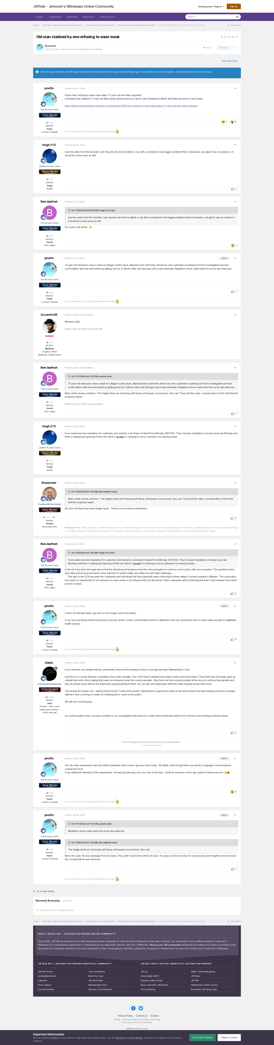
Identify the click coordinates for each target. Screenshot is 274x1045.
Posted (75, 88)
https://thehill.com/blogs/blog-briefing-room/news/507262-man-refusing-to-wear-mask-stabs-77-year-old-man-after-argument (131, 105)
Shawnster (49, 482)
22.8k (51, 697)
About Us (88, 17)
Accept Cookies (203, 1037)
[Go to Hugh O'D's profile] (49, 156)
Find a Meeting (148, 989)
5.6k (50, 342)
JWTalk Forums (45, 971)
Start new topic (230, 61)
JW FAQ (195, 980)
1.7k (51, 179)
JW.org (144, 971)
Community (55, 17)
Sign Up (234, 6)
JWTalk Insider (95, 980)
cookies (54, 1037)
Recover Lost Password (100, 989)
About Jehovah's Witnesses (154, 985)
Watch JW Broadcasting (203, 971)
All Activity (72, 17)
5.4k (50, 122)
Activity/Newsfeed (47, 976)
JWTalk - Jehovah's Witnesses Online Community (73, 6)
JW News (195, 976)
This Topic (225, 17)
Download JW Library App (204, 989)
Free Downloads (46, 989)
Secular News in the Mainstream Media (82, 49)
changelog (143, 1029)
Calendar (42, 980)
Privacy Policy (125, 1015)
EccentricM (49, 314)
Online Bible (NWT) (150, 976)
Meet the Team (95, 976)
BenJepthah (49, 201)
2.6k (50, 236)
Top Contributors (96, 971)
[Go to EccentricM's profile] (49, 326)
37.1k (47, 517)
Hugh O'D (49, 144)
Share (208, 47)
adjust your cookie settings (129, 1037)
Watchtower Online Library (204, 985)
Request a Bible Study (151, 980)
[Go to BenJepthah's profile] (49, 213)
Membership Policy (97, 985)
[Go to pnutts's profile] (39, 47)
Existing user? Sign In (211, 6)
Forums (39, 17)
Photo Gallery (44, 985)
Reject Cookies (229, 1037)
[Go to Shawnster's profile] (49, 494)
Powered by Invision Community (137, 1022)
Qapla (49, 662)
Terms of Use (107, 17)
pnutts (52, 45)
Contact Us (141, 1015)
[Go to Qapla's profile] (49, 674)
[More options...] (235, 88)
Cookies (154, 1015)
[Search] (237, 16)
